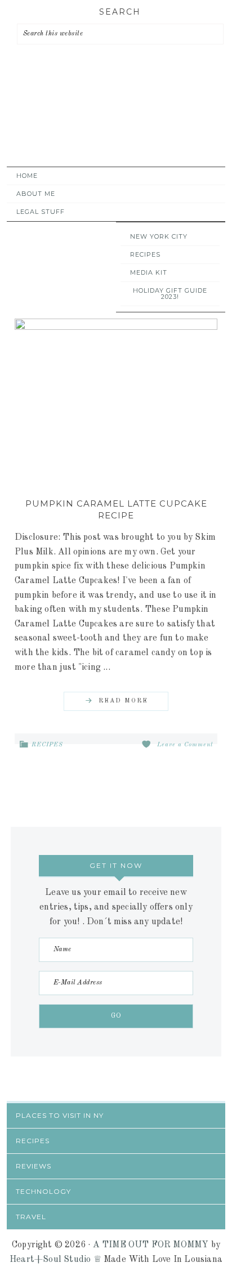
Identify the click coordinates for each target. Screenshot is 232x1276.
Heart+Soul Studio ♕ (55, 1259)
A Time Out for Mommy (113, 124)
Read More (123, 701)
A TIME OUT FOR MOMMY (151, 1245)
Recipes (47, 745)
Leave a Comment (185, 745)
